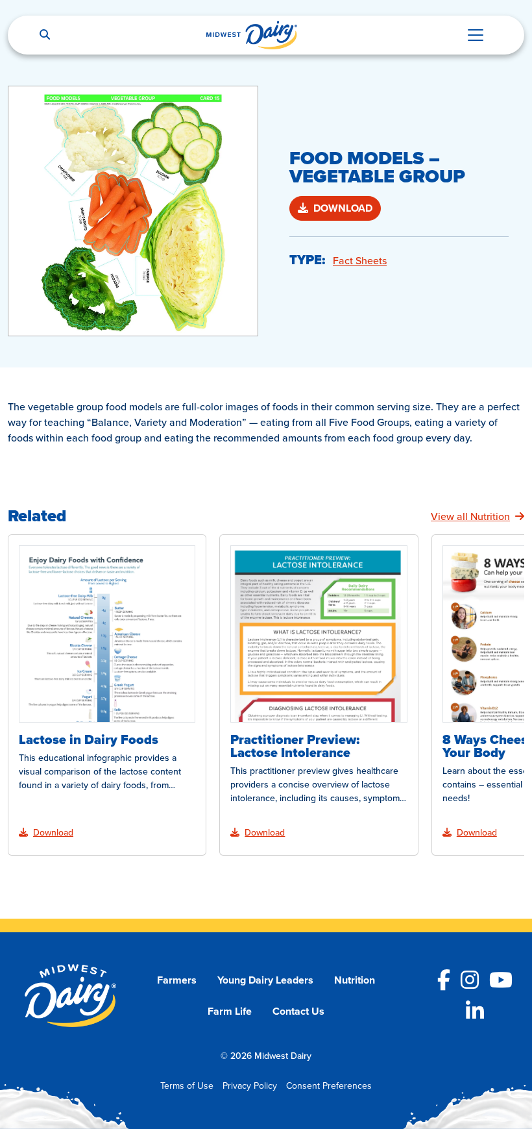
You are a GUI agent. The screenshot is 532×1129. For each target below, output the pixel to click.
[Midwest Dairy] (251, 35)
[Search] (45, 35)
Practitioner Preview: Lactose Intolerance (294, 746)
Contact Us (298, 1011)
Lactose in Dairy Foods (88, 739)
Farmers (177, 980)
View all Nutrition (470, 516)
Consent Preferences (329, 1085)
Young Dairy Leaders (265, 980)
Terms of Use (186, 1085)
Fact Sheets (360, 260)
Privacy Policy (250, 1085)
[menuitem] (177, 980)
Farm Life (230, 1011)
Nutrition (354, 980)
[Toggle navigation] (475, 35)
